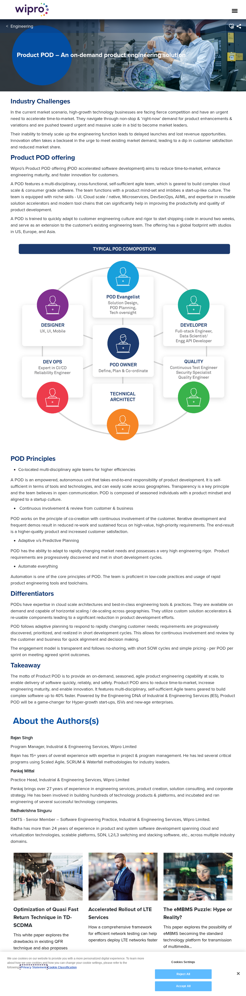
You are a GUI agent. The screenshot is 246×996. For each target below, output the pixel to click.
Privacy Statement (33, 967)
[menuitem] (238, 26)
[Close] (238, 973)
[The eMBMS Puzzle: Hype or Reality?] (198, 877)
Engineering (22, 26)
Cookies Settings (183, 962)
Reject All (183, 974)
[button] (231, 26)
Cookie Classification (62, 967)
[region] (123, 974)
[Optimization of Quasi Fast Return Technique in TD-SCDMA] (48, 877)
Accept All (183, 986)
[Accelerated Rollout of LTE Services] (123, 877)
